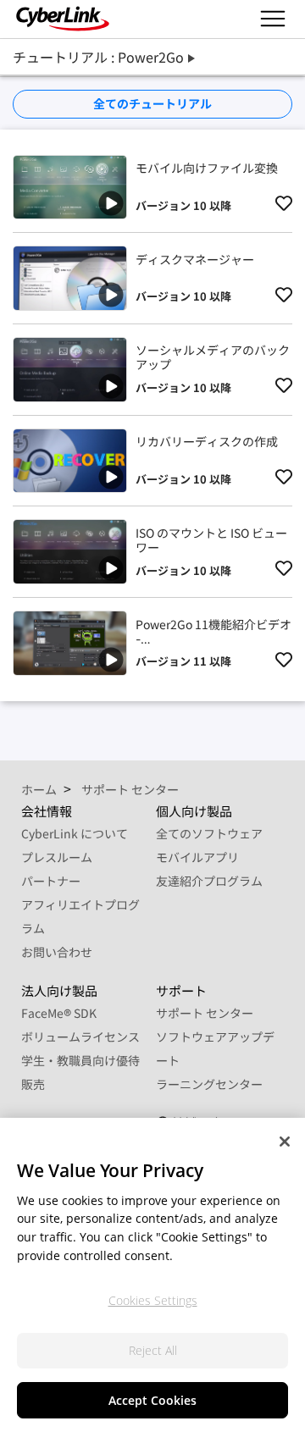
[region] (152, 1275)
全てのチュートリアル (152, 103)
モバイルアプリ (197, 857)
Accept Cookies (152, 1400)
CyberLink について (74, 833)
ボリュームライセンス (80, 1036)
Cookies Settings (152, 1300)
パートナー (50, 880)
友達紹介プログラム (209, 880)
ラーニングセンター (209, 1083)
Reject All (153, 1350)
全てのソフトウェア (209, 833)
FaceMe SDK (59, 1012)
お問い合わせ (56, 951)
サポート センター (204, 1012)
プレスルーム (56, 857)
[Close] (284, 1141)
